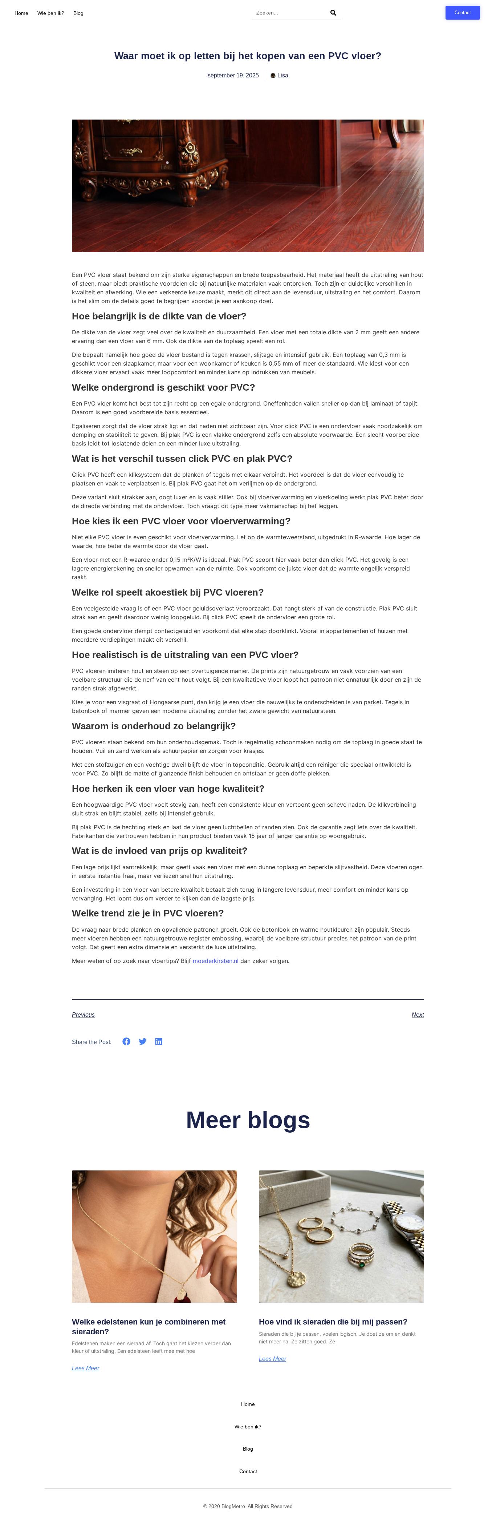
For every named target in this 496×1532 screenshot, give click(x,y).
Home (21, 13)
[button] (126, 1041)
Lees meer (85, 1368)
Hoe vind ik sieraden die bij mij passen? (333, 1321)
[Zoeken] (333, 12)
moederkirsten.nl (216, 960)
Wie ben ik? (50, 13)
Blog (78, 13)
